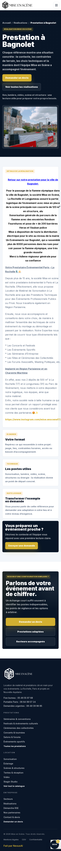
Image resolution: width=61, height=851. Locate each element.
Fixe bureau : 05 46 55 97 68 (18, 698)
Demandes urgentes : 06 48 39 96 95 (23, 706)
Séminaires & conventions (17, 719)
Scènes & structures (14, 768)
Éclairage (8, 763)
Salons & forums (12, 737)
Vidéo (7, 777)
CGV (24, 839)
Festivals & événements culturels (21, 723)
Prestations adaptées (30, 631)
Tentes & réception (13, 772)
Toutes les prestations (15, 746)
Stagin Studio (10, 781)
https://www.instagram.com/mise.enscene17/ (33, 419)
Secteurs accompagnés (30, 641)
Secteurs (8, 799)
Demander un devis (17, 77)
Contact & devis (12, 817)
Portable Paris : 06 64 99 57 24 (20, 702)
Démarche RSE (11, 808)
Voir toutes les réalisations (21, 86)
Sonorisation (10, 759)
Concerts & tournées (14, 732)
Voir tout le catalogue (14, 786)
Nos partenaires (12, 812)
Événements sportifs (14, 741)
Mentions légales (11, 839)
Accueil (6, 23)
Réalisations (20, 23)
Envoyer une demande (21, 545)
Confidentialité (35, 839)
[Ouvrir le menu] (56, 5)
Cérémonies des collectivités (19, 728)
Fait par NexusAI (13, 845)
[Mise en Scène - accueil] (17, 5)
